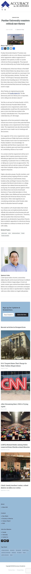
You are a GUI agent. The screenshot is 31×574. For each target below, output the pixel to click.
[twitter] (7, 541)
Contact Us (5, 537)
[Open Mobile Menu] (5, 9)
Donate (4, 532)
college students (5, 550)
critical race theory (16, 233)
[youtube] (5, 541)
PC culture (19, 552)
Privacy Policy (20, 570)
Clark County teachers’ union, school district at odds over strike (14, 487)
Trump (24, 552)
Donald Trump (25, 550)
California (14, 552)
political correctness (5, 552)
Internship (5, 534)
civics (9, 233)
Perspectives (15, 17)
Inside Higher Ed (15, 93)
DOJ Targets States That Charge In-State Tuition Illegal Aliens (14, 365)
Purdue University (5, 235)
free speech (18, 550)
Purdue (22, 233)
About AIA (5, 507)
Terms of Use (11, 570)
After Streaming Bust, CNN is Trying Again (14, 405)
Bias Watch (5, 516)
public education (5, 555)
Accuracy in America (7, 518)
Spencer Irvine (20, 29)
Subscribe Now (21, 314)
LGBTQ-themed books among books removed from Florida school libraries (15, 446)
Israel (11, 555)
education (12, 550)
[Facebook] (2, 541)
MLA (3, 523)
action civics (4, 233)
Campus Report (6, 521)
